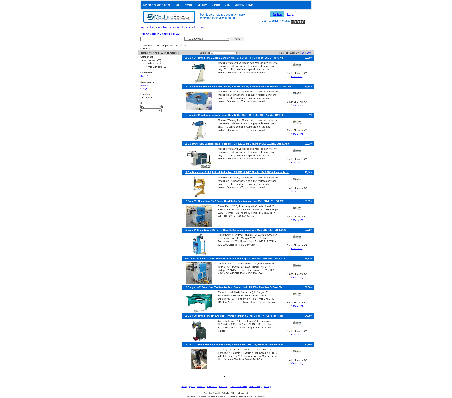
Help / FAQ (223, 386)
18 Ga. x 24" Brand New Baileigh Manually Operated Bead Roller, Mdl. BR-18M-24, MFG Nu (234, 57)
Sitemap (267, 386)
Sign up (192, 386)
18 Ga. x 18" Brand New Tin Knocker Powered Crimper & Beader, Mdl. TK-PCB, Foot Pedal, (234, 316)
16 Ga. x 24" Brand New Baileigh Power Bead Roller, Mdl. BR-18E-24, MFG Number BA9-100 (234, 115)
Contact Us (212, 386)
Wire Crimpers (184, 27)
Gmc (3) (144, 89)
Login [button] (290, 14)
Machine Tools (147, 27)
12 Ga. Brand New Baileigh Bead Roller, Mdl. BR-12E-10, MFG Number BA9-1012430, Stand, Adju (237, 144)
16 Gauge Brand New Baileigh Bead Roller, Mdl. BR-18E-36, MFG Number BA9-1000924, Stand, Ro (238, 86)
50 (303, 53)
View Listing (297, 76)
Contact (216, 5)
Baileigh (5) (145, 85)
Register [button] (277, 14)
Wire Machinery (166, 27)
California (199, 27)
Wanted (188, 5)
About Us (201, 386)
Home (184, 386)
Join (227, 5)
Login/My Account (244, 5)
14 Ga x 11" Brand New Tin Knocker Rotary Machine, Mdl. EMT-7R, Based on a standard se (234, 344)
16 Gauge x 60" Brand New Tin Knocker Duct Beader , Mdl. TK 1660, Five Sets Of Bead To (233, 287)
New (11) (144, 76)
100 (309, 53)
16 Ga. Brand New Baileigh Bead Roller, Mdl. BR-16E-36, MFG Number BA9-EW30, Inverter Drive (237, 172)
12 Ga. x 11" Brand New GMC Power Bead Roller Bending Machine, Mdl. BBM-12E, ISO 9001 (235, 201)
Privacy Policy (255, 386)
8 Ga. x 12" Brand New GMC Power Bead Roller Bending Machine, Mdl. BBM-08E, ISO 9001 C (235, 258)
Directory (202, 5)
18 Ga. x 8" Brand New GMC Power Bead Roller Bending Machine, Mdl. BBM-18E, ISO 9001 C (235, 230)
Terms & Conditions (239, 386)
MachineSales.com (156, 5)
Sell (177, 5)
